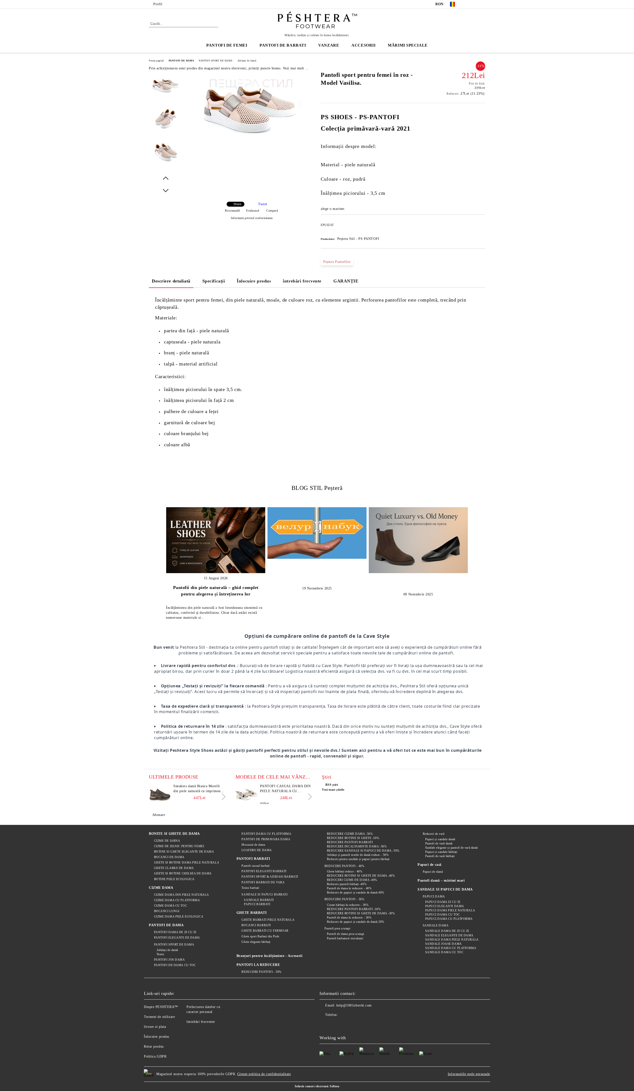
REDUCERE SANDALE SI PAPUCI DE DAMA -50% (363, 850)
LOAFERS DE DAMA (256, 850)
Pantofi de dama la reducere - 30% (349, 917)
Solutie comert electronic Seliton (317, 1086)
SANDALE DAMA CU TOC (444, 952)
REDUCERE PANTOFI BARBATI (350, 842)
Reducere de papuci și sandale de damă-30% (355, 921)
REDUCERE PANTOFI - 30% (344, 899)
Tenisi (160, 954)
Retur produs (154, 1046)
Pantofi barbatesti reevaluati (345, 938)
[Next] (222, 796)
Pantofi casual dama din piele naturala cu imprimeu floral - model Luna (285, 789)
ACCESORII (363, 45)
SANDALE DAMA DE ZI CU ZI (447, 931)
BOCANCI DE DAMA (169, 857)
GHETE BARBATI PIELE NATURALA (267, 920)
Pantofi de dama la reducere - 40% (349, 888)
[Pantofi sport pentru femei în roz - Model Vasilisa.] (250, 144)
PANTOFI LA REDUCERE (258, 965)
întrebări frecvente (302, 281)
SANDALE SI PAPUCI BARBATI (264, 894)
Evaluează (252, 210)
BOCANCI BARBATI (256, 925)
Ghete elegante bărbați (255, 942)
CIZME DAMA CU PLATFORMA (177, 900)
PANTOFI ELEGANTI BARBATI (263, 871)
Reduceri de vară (434, 834)
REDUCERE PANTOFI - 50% (261, 972)
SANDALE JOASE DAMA (443, 944)
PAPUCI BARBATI (257, 904)
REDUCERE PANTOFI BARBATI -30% (354, 909)
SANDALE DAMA (436, 925)
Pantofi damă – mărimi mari (441, 880)
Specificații (213, 281)
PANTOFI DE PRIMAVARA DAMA (265, 839)
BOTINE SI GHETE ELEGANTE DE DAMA (184, 851)
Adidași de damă (247, 60)
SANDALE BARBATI (259, 900)
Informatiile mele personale (469, 1074)
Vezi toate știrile (333, 789)
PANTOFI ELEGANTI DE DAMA (177, 937)
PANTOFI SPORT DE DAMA (216, 60)
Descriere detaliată (171, 281)
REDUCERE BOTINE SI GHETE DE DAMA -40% (361, 875)
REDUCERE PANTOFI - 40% (344, 866)
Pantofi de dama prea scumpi (345, 934)
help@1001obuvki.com (354, 1005)
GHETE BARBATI (251, 913)
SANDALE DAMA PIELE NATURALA (452, 939)
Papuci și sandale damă (440, 839)
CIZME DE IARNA (167, 840)
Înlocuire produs (254, 281)
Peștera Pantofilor (337, 262)
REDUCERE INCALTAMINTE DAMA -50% (357, 846)
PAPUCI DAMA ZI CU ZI (442, 902)
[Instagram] (482, 4)
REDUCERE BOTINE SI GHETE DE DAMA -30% (361, 913)
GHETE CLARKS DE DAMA (174, 868)
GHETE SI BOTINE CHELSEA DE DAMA (183, 873)
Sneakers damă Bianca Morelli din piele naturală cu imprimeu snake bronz (197, 789)
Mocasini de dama (253, 844)
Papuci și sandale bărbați (441, 852)
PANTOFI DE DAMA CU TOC (175, 965)
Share (237, 204)
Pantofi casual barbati (255, 865)
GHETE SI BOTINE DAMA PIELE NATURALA (186, 862)
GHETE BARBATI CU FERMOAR (264, 930)
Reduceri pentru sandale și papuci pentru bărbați (358, 859)
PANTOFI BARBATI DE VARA (263, 882)
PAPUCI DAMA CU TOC (442, 914)
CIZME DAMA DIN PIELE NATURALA (181, 894)
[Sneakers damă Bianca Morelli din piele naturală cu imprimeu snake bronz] (160, 795)
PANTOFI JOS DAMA (169, 959)
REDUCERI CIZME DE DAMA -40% (352, 880)
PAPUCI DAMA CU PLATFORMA (449, 919)
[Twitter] (475, 4)
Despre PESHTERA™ (161, 1007)
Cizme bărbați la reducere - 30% (348, 905)
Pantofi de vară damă (438, 843)
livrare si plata (155, 1027)
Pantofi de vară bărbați (439, 856)
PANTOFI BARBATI (253, 859)
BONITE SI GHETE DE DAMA (174, 834)
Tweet (262, 204)
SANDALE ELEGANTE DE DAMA (449, 935)
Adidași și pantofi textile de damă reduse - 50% (358, 855)
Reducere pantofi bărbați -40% (347, 884)
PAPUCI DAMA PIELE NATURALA (450, 910)
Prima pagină (156, 60)
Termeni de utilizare (159, 1017)
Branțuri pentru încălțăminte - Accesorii (269, 956)
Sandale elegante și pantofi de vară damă (451, 847)
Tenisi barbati (250, 888)
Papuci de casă (430, 865)
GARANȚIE (345, 281)
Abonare (158, 815)
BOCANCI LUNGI (167, 911)
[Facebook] (467, 4)
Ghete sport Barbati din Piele (260, 936)
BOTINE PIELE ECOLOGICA (174, 879)
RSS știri (331, 784)
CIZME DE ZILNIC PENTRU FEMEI (179, 846)
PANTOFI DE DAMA (181, 60)
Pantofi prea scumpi (337, 928)
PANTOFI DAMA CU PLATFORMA (266, 834)
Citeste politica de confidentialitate (264, 1074)
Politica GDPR (155, 1056)
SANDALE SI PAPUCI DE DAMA (445, 889)
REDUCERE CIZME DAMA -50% (350, 834)
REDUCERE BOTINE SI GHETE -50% (353, 838)
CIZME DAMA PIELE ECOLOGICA (178, 916)
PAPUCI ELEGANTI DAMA (444, 906)
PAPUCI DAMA (434, 896)
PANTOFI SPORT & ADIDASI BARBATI (269, 876)
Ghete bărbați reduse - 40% (344, 871)
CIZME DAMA (161, 888)
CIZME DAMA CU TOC (170, 905)
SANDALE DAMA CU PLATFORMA (450, 948)
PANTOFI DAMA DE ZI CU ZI (175, 932)
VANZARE (328, 45)
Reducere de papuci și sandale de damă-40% (355, 892)
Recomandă (232, 210)
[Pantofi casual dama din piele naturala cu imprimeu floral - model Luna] (247, 795)
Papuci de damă (433, 871)
